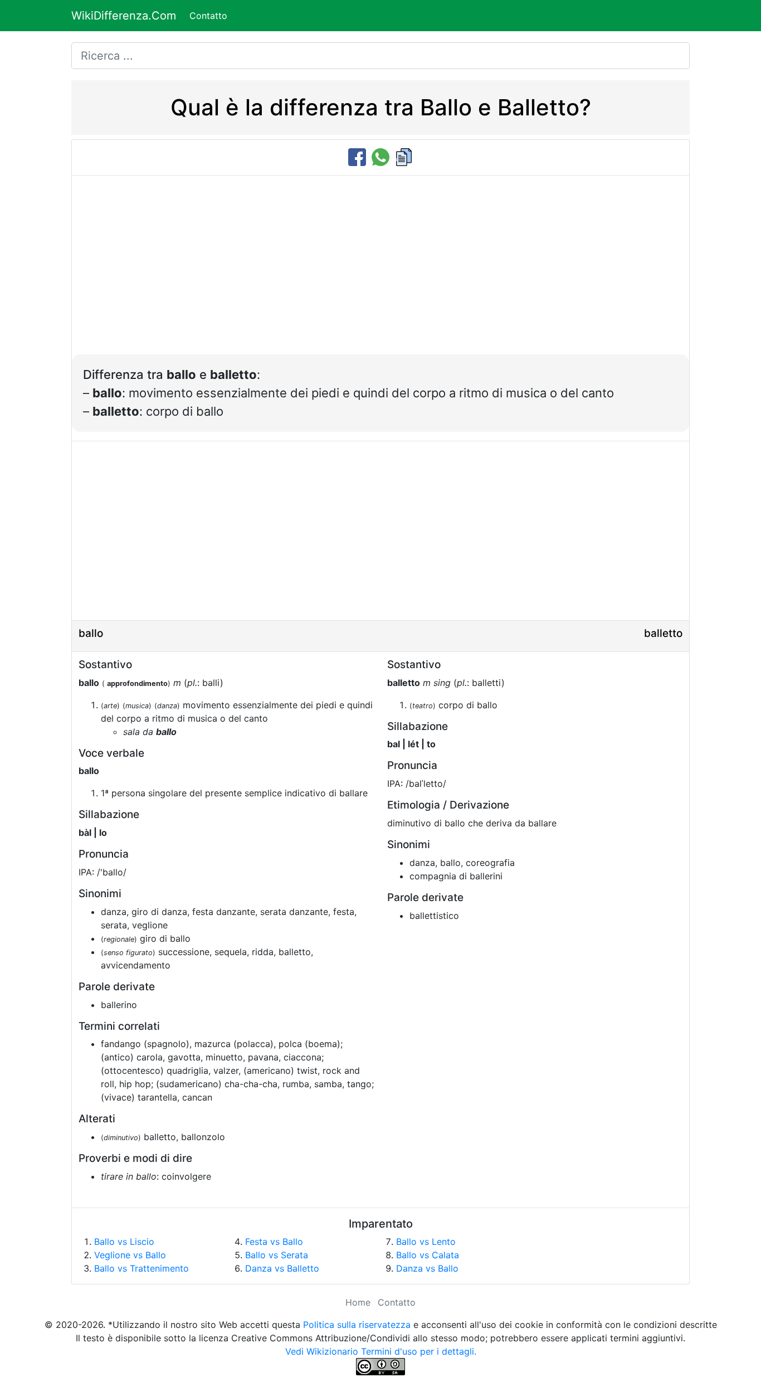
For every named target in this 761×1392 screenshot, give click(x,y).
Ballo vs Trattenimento (141, 1268)
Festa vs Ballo (274, 1241)
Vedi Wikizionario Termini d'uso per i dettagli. (380, 1351)
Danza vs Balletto (282, 1268)
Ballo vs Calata (427, 1254)
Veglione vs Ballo (130, 1254)
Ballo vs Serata (276, 1254)
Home (357, 1302)
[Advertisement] (380, 271)
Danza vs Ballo (427, 1268)
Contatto (208, 15)
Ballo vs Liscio (124, 1241)
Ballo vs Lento (426, 1241)
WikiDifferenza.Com (123, 15)
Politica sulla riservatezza (357, 1324)
